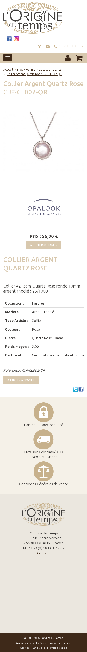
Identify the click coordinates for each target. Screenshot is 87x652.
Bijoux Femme (26, 69)
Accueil (8, 69)
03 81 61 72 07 (71, 46)
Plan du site (38, 647)
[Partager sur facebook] (81, 389)
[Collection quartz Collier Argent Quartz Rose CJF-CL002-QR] (43, 142)
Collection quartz (50, 69)
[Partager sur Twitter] (75, 389)
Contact (43, 553)
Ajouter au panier (43, 245)
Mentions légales (57, 647)
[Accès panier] (79, 58)
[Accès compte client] (68, 58)
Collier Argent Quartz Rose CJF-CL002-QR (34, 74)
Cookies (24, 647)
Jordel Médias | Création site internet (51, 642)
